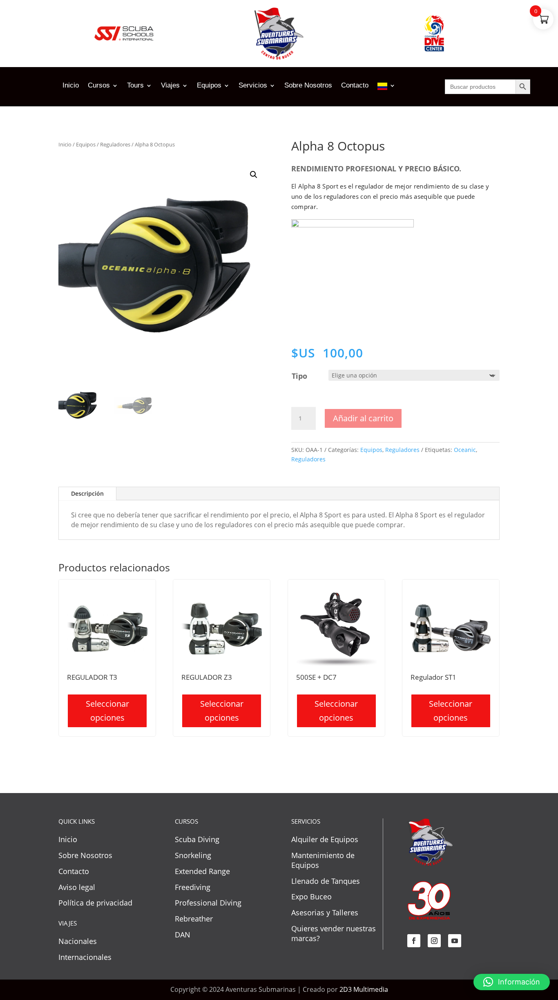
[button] (253, 174)
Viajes (170, 86)
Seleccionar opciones (107, 710)
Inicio (70, 86)
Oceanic (465, 450)
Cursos (99, 86)
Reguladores (115, 144)
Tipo (299, 376)
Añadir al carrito (363, 418)
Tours (135, 86)
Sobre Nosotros (308, 86)
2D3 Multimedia (363, 989)
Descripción (87, 493)
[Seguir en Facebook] (413, 940)
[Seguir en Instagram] (434, 940)
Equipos (209, 86)
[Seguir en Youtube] (454, 940)
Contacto (354, 86)
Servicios (253, 86)
